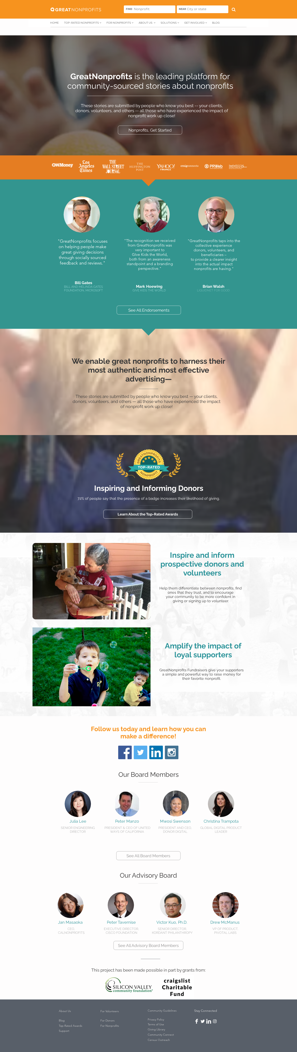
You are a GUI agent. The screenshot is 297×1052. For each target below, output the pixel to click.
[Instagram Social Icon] (171, 752)
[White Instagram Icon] (214, 1021)
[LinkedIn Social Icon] (156, 752)
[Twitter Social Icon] (140, 752)
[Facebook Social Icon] (125, 752)
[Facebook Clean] (196, 1021)
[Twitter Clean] (202, 1021)
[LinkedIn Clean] (208, 1021)
